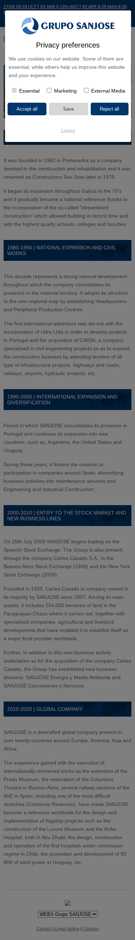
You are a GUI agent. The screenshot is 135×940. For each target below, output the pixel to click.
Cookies (68, 130)
